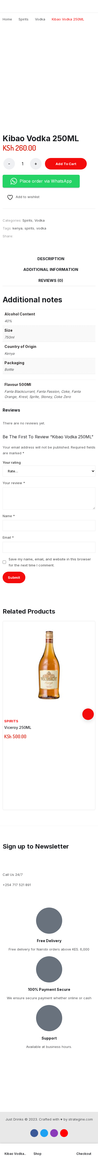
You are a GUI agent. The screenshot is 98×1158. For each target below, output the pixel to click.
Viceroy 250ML (17, 727)
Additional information (50, 269)
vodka (41, 228)
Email (8, 537)
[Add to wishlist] (88, 702)
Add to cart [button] (88, 714)
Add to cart (66, 164)
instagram (54, 1133)
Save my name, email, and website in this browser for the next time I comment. (50, 562)
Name (9, 516)
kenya (17, 228)
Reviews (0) (50, 280)
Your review (14, 483)
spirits (29, 228)
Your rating (12, 462)
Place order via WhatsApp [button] (46, 181)
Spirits (27, 220)
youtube (64, 1133)
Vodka (39, 220)
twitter (44, 1133)
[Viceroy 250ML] (49, 666)
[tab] (51, 258)
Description (50, 258)
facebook (34, 1133)
